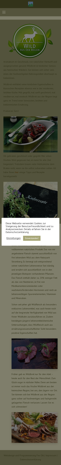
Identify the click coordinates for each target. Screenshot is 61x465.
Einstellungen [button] (14, 238)
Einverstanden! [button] (32, 238)
